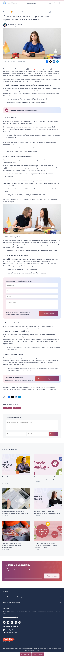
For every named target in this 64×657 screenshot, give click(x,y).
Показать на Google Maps (10, 617)
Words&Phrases (17, 407)
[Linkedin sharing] (54, 61)
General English (7, 407)
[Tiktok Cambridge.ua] (4, 622)
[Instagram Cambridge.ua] (12, 622)
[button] (4, 397)
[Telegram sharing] (57, 61)
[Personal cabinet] (54, 3)
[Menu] (59, 3)
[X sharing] (50, 61)
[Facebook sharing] (47, 61)
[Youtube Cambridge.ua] (19, 622)
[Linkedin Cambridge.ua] (16, 622)
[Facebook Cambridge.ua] (8, 622)
